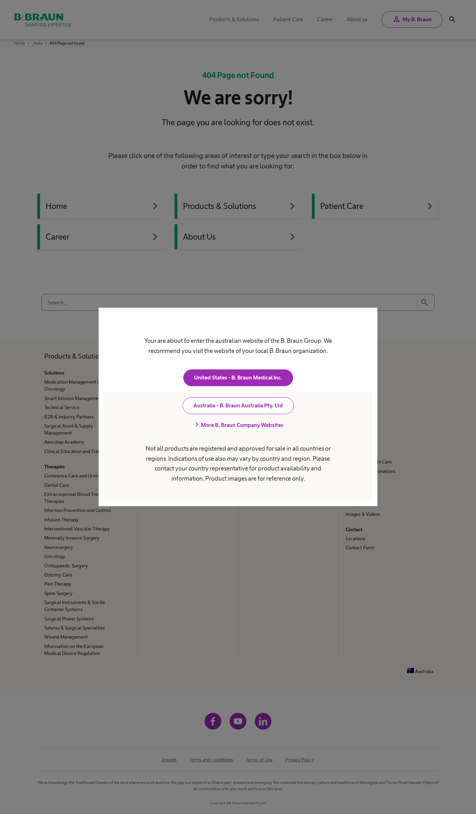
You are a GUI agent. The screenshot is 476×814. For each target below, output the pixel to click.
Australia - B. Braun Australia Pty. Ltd (238, 406)
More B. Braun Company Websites (238, 425)
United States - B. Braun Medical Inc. (238, 378)
